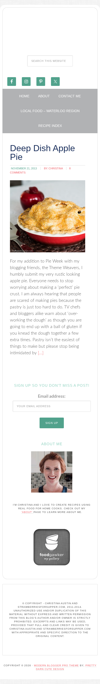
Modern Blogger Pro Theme (56, 665)
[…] (40, 353)
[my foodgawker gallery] (51, 566)
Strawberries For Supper (50, 30)
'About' (27, 512)
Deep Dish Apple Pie (42, 152)
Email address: (52, 396)
